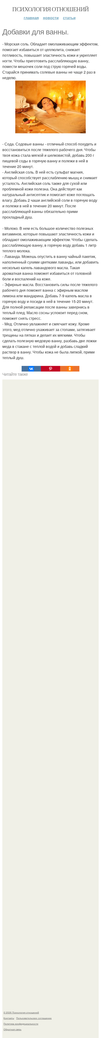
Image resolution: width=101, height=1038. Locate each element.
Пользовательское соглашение (34, 1018)
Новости (51, 17)
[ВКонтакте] (31, 369)
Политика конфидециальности (21, 1023)
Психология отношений (50, 9)
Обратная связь (12, 1029)
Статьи (69, 17)
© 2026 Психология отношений (21, 1012)
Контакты (9, 1018)
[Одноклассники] (69, 369)
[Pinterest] (50, 369)
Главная (31, 17)
